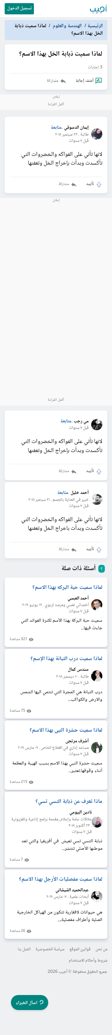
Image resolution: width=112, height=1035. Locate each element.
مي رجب (81, 421)
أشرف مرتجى (77, 741)
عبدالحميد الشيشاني (72, 890)
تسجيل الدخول (19, 8)
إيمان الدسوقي (76, 128)
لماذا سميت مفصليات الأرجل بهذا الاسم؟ (60, 879)
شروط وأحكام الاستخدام (88, 960)
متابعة (56, 128)
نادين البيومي (80, 812)
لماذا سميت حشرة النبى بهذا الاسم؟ (66, 730)
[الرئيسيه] (98, 9)
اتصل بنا (24, 949)
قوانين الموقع (80, 949)
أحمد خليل (80, 493)
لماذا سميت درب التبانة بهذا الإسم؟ (66, 659)
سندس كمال (78, 670)
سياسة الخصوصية (49, 949)
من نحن (101, 949)
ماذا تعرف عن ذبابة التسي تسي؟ (68, 801)
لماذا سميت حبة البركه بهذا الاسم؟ (67, 587)
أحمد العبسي (78, 598)
